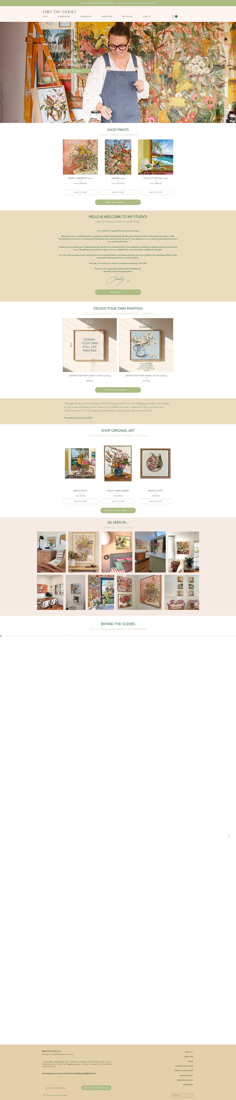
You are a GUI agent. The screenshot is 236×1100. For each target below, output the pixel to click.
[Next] (222, 411)
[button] (49, 16)
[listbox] (182, 1095)
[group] (118, 167)
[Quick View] (80, 157)
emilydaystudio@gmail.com (84, 1073)
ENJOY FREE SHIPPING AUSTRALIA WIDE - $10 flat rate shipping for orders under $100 (118, 3)
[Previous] (13, 411)
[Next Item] (229, 837)
